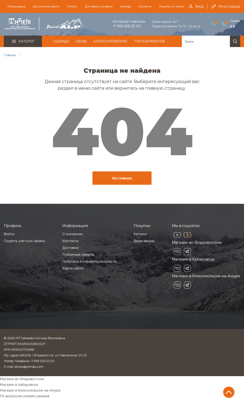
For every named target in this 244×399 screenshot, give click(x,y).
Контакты (145, 6)
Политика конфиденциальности (89, 261)
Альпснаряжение (110, 41)
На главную (122, 178)
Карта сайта (72, 268)
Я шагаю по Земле (171, 6)
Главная (10, 55)
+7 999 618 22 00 (127, 26)
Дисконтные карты (46, 6)
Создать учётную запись (24, 241)
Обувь (81, 41)
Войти (9, 234)
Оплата (72, 6)
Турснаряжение (149, 41)
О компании (72, 234)
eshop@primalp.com (28, 367)
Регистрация (229, 6)
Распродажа (16, 6)
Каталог (26, 41)
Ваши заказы (144, 241)
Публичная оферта (78, 255)
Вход (199, 6)
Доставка (70, 248)
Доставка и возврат (99, 6)
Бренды (125, 6)
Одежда (61, 41)
